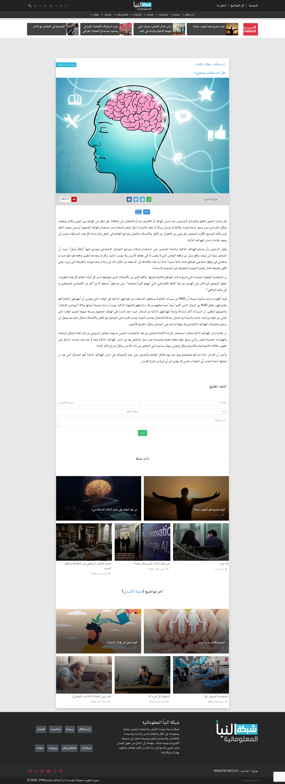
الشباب (138, 212)
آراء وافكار (190, 15)
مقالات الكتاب (203, 64)
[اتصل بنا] (66, 6)
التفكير (146, 212)
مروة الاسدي (133, 591)
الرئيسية (253, 5)
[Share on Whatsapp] (148, 199)
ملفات (96, 15)
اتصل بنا (221, 5)
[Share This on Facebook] (129, 199)
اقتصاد (150, 15)
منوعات (107, 15)
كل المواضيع (237, 5)
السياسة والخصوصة (250, 780)
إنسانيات (137, 15)
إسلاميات (163, 15)
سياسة (176, 15)
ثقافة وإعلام (122, 15)
